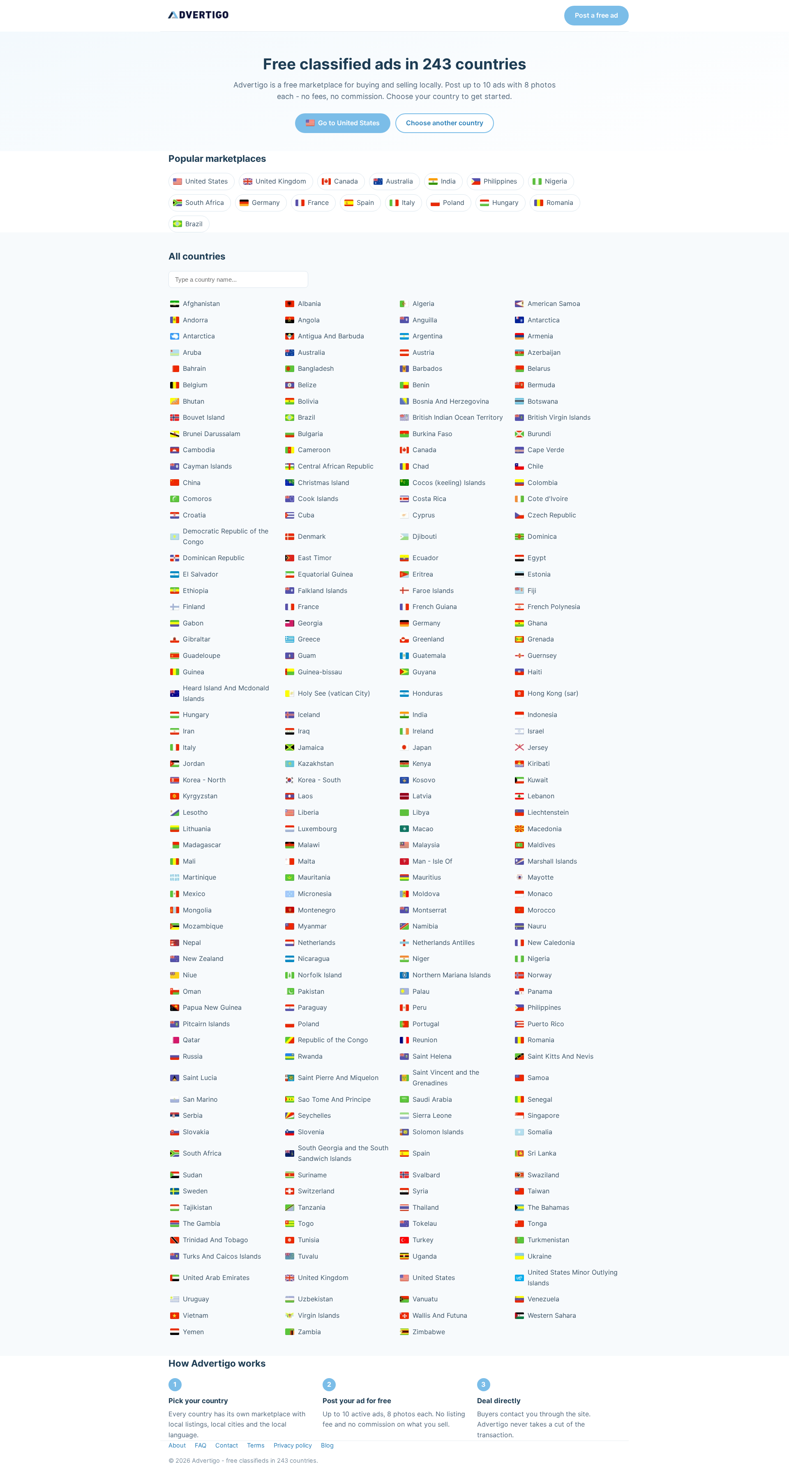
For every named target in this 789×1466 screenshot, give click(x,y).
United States (206, 181)
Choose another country (444, 123)
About (177, 1445)
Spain (365, 202)
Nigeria (556, 181)
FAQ (200, 1445)
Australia (399, 181)
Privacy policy (293, 1445)
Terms (256, 1445)
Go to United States (349, 123)
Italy (408, 202)
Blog (327, 1445)
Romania (560, 202)
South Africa (204, 202)
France (318, 202)
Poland (453, 202)
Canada (346, 181)
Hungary (505, 202)
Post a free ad (596, 15)
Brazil (194, 224)
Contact (226, 1445)
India (448, 181)
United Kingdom (281, 181)
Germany (266, 202)
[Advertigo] (198, 15)
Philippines (500, 181)
